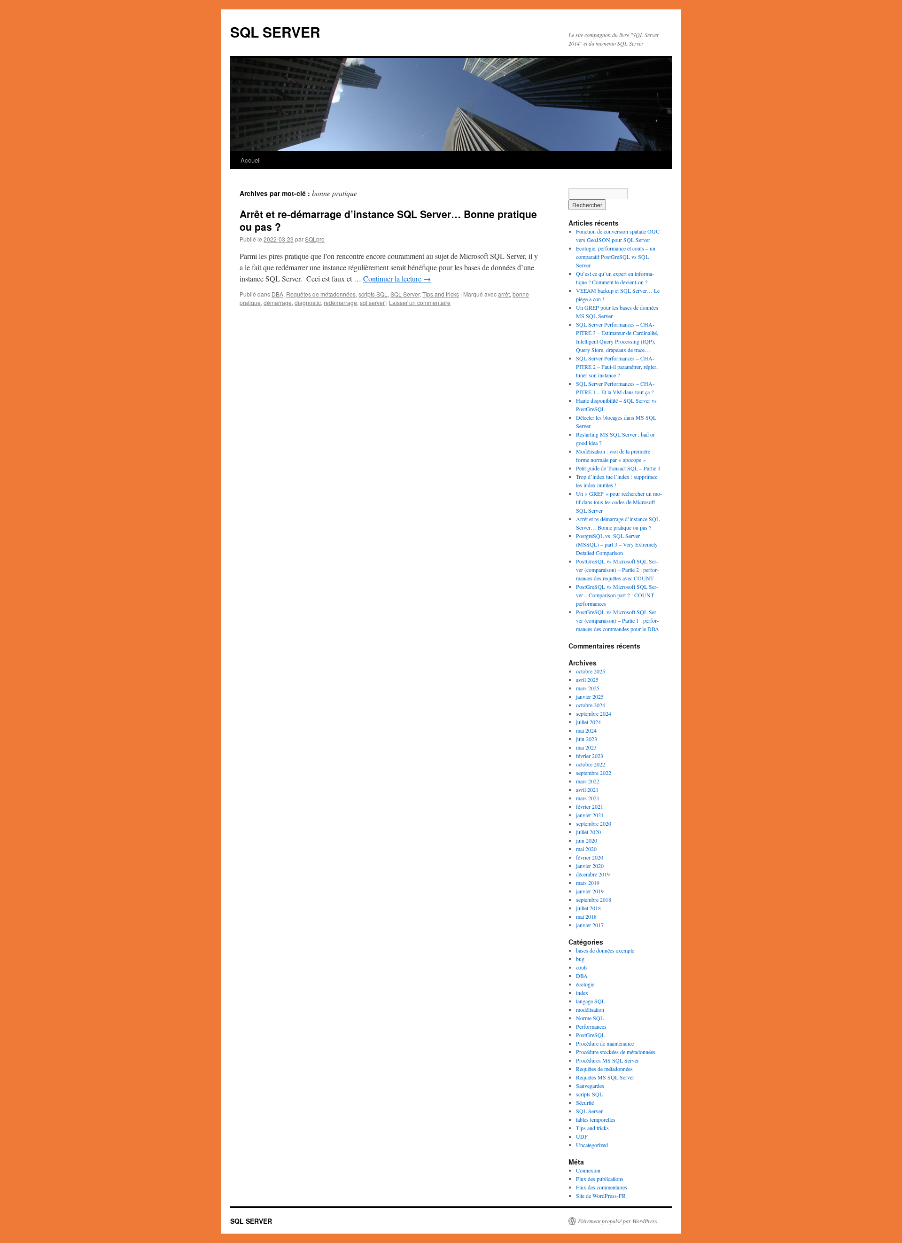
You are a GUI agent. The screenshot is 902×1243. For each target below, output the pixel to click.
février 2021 (589, 806)
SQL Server (405, 294)
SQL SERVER (275, 32)
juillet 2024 (588, 722)
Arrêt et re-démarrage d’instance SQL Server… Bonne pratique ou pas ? (388, 220)
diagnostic (308, 302)
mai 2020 (586, 848)
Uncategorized (592, 1145)
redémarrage (340, 302)
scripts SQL (373, 294)
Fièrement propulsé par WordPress (617, 1221)
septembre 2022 (593, 772)
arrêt (504, 294)
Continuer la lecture (397, 278)
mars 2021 (587, 798)
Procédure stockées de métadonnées (615, 1051)
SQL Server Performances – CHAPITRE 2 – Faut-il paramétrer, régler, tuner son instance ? (617, 366)
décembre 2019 (593, 874)
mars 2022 (587, 781)
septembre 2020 (593, 823)
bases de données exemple (605, 950)
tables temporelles (595, 1119)
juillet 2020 (588, 832)
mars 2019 (587, 882)
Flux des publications (599, 1178)
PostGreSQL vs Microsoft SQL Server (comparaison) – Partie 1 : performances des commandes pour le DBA (617, 620)
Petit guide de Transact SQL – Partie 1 (618, 468)
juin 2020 (586, 840)
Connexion (588, 1170)
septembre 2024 (593, 713)
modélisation (590, 1009)
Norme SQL (590, 1018)
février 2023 (589, 755)
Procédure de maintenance (605, 1043)
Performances (591, 1026)
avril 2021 (587, 789)
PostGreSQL (590, 1035)
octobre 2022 (590, 764)
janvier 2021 (590, 815)
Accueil (251, 160)
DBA (277, 294)
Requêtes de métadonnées (321, 294)
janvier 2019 (590, 891)
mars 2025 (587, 688)
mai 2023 (586, 747)
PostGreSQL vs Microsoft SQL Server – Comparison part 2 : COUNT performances (617, 595)
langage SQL (590, 1001)
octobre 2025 (590, 671)
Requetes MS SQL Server (605, 1077)
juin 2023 (586, 739)
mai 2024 (586, 730)
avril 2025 (587, 679)
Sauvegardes (590, 1085)
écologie (585, 984)
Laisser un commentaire (420, 302)
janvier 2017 (590, 925)
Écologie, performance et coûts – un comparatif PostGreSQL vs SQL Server (615, 256)
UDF (582, 1136)
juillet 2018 (588, 908)
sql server (372, 302)
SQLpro (315, 239)
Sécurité (585, 1102)
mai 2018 (586, 916)
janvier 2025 (590, 696)
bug (580, 958)
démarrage (278, 302)
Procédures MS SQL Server (607, 1060)
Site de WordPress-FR (601, 1195)
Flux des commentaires (601, 1187)
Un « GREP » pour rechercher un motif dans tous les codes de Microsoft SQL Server (619, 502)
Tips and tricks (440, 294)
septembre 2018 (593, 899)
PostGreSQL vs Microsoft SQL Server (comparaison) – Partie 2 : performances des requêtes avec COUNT (617, 569)
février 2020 (589, 857)
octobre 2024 (590, 705)
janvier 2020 (590, 865)
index (582, 992)
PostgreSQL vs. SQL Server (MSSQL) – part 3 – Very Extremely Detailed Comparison (617, 544)
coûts (582, 967)
